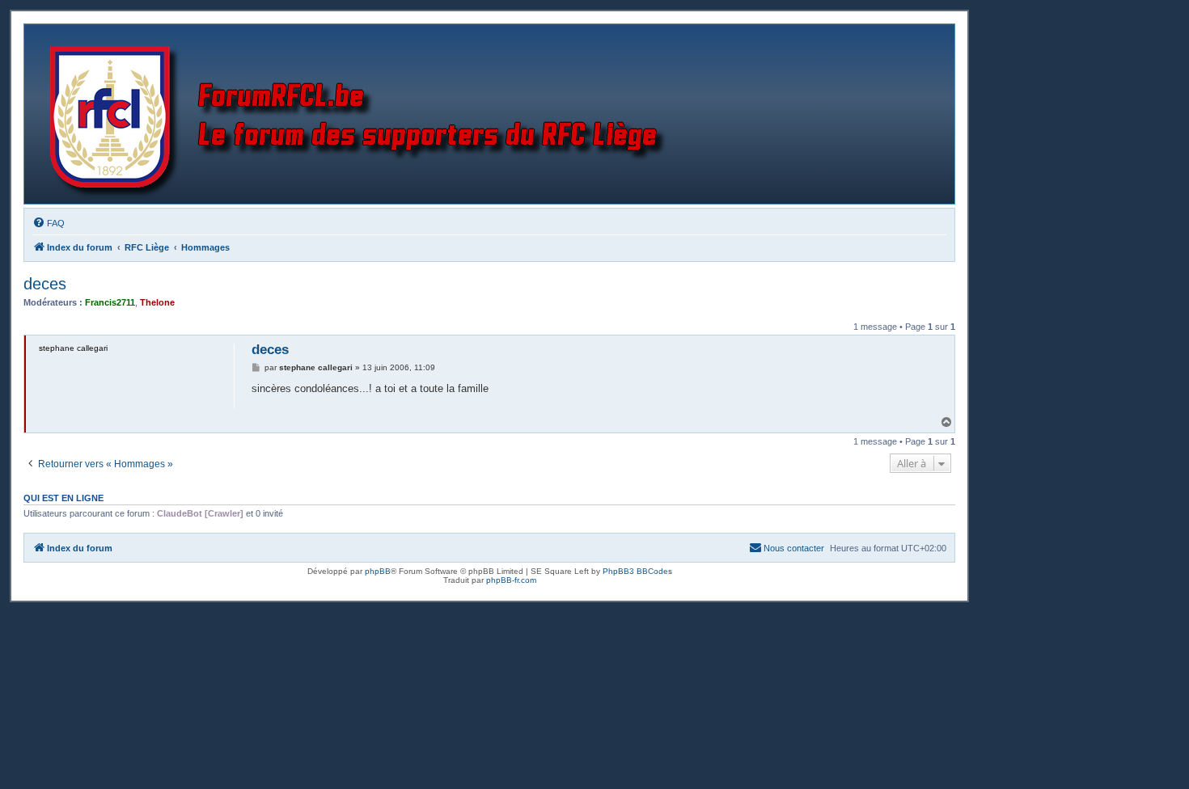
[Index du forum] (361, 114)
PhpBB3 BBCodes (637, 571)
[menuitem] (48, 223)
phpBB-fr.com (511, 580)
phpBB (378, 571)
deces (44, 284)
